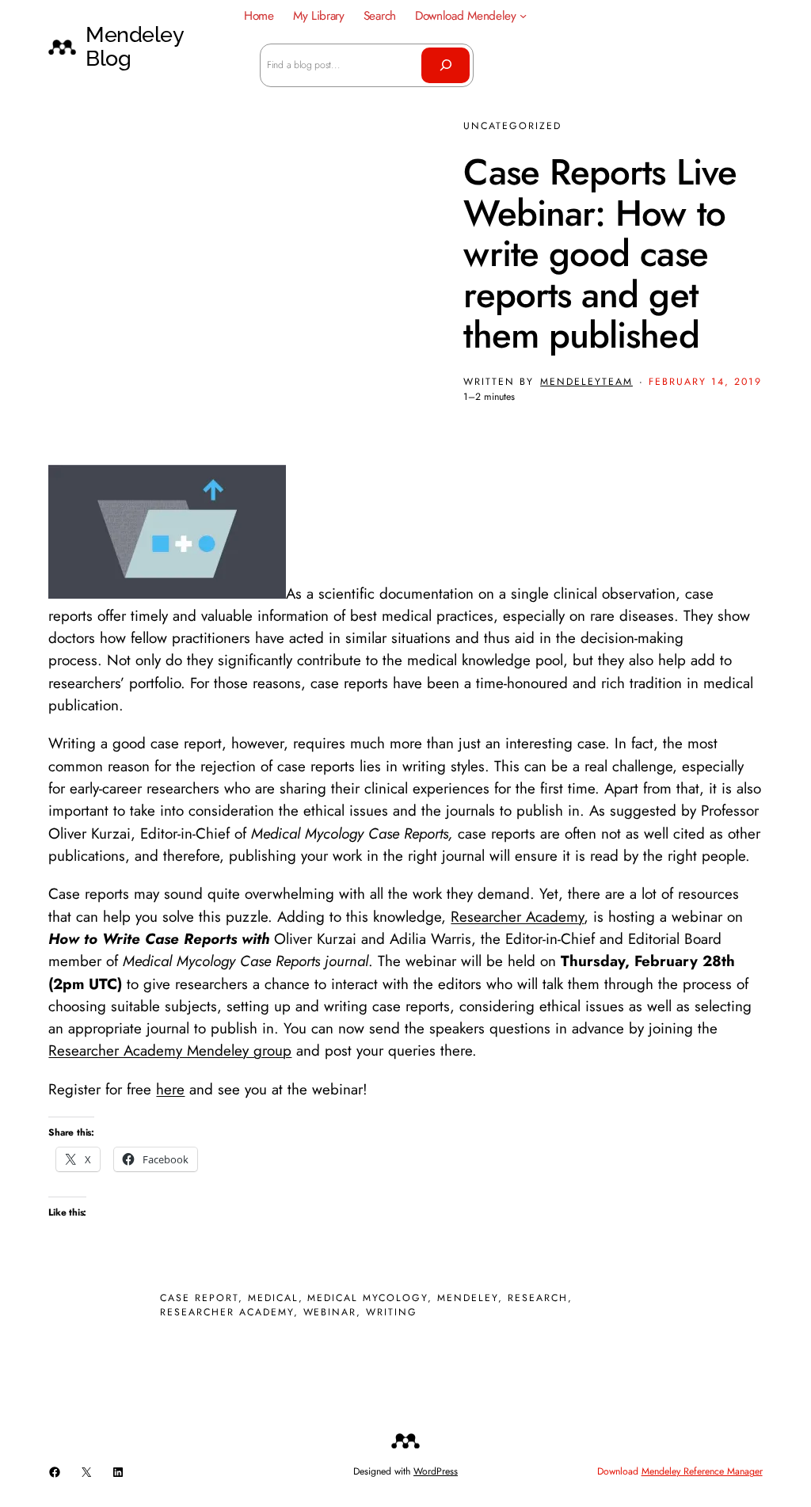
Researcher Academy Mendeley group (169, 1050)
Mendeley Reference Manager (702, 1471)
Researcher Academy (517, 916)
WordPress (435, 1471)
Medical (273, 1298)
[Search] (445, 65)
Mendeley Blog (134, 46)
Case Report (199, 1298)
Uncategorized (512, 126)
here (170, 1089)
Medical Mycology (367, 1298)
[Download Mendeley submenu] (523, 15)
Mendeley (467, 1298)
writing (391, 1312)
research (538, 1298)
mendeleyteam (586, 382)
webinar (330, 1312)
